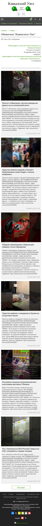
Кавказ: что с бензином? (9, 23)
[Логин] (40, 19)
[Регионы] (31, 19)
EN (23, 14)
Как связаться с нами (33, 494)
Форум (12, 30)
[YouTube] (29, 513)
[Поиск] (35, 19)
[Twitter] (16, 513)
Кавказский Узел (21, 3)
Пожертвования (20, 494)
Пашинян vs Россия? (26, 23)
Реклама (11, 494)
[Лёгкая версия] (18, 14)
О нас (4, 494)
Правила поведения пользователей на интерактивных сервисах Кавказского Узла (21, 497)
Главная (4, 30)
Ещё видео (21, 487)
